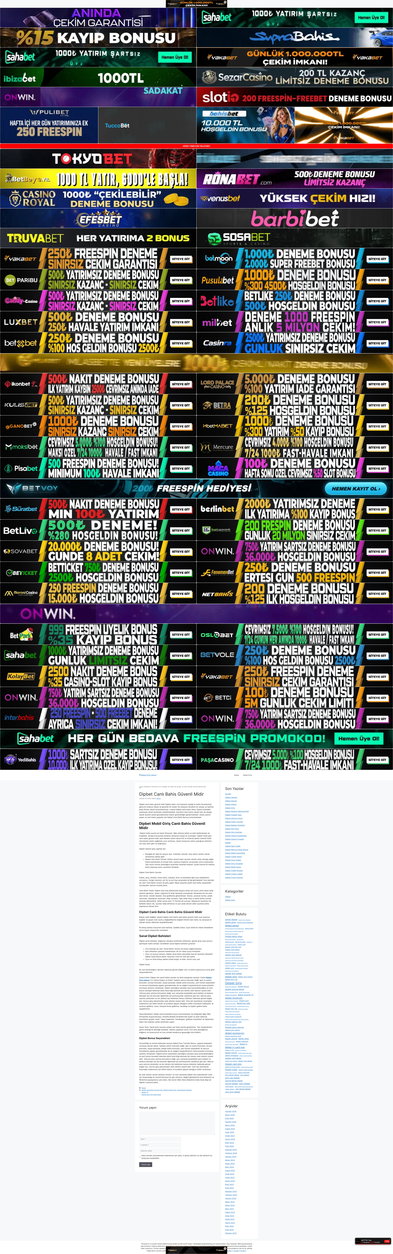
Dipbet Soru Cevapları (234, 864)
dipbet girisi (231, 976)
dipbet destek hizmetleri (241, 968)
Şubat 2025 (230, 1129)
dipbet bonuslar (240, 942)
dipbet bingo (240, 939)
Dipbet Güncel (231, 801)
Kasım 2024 (230, 1139)
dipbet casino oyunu (242, 963)
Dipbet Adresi (230, 804)
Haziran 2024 (230, 1157)
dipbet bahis (249, 928)
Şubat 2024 (230, 1171)
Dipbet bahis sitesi (233, 936)
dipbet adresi (232, 925)
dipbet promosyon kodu (233, 1036)
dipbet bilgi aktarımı (230, 939)
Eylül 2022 (229, 1230)
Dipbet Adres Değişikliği (245, 922)
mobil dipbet (229, 1086)
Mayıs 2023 (230, 1202)
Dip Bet (228, 794)
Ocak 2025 (229, 1132)
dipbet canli (242, 944)
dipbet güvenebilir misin (231, 992)
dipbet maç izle (231, 1009)
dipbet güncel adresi (234, 989)
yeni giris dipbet (232, 1092)
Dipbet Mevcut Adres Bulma (236, 850)
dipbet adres (230, 922)
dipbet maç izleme (243, 1009)
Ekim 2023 (229, 1184)
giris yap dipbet (232, 1078)
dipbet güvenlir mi (245, 995)
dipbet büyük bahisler (231, 944)
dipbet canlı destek (233, 955)
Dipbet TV (145, 1092)
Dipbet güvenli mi (231, 995)
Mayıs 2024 (230, 1160)
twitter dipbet (229, 1089)
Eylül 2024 (229, 1146)
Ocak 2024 (229, 1174)
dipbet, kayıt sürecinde (244, 920)
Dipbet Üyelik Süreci (233, 857)
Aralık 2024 (230, 1136)
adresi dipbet (231, 919)
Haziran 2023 (230, 1198)
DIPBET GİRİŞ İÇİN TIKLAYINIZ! (196, 146)
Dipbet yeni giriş (233, 1064)
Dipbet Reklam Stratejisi (235, 825)
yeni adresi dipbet (243, 1089)
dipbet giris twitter (245, 977)
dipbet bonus (229, 942)
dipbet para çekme (232, 1030)
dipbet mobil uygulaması (233, 1016)
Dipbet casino (230, 963)
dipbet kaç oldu (243, 1003)
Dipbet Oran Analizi (233, 860)
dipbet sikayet (231, 1039)
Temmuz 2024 (231, 1153)
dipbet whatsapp (231, 1056)
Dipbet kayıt (244, 1001)
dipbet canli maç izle (233, 947)
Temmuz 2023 (231, 1195)
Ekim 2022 (229, 1226)
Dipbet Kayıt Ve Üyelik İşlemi (151, 1094)
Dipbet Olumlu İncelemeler (236, 836)
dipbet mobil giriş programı (232, 1011)
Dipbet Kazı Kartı (232, 829)
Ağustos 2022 (231, 1233)
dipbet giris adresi (233, 973)
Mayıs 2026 (230, 1115)
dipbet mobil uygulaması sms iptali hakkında (236, 1019)
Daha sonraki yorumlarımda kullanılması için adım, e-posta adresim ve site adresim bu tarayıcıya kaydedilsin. (176, 1157)
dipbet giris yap (231, 979)
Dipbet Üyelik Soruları (234, 871)
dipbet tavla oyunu (230, 1041)
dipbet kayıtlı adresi (230, 1003)
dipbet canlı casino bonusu (232, 952)
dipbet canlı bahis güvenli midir (152, 1090)
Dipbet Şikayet (231, 797)
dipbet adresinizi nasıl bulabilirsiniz (234, 928)
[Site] (98, 258)
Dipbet (236, 775)
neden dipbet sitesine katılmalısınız (244, 1086)
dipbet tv (243, 1044)
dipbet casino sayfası (242, 965)
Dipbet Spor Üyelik (232, 846)
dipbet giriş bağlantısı (231, 986)
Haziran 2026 (230, 1111)
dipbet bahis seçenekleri (231, 934)
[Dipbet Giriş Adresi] (147, 775)
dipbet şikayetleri (244, 1072)
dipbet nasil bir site (169, 1090)
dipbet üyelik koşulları (245, 1070)
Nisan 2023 (230, 1205)
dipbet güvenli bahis (244, 992)
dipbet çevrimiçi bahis (232, 1067)
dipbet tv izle (229, 1050)
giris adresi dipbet (232, 1075)
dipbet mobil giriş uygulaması (233, 1014)
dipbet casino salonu (230, 965)
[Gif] (196, 363)
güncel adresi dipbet (234, 1081)
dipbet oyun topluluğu (231, 1024)
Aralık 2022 (229, 1219)
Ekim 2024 (229, 1143)
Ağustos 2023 (231, 1191)
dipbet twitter (231, 1053)
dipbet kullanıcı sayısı (243, 1006)
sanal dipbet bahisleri (184, 1090)
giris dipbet (244, 1075)
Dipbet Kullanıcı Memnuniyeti (237, 811)
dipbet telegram (242, 1041)
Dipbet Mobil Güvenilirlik (235, 853)
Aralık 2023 (230, 1178)
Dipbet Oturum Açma (233, 818)
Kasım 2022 (230, 1223)
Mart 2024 (229, 1167)
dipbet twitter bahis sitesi (245, 1053)
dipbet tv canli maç (235, 1047)
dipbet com (229, 968)
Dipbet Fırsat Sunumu (234, 878)
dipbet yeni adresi (231, 1061)
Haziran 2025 (230, 1122)
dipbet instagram (233, 998)
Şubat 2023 (230, 1212)
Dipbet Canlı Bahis (232, 950)
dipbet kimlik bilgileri (230, 1006)
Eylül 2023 (229, 1188)
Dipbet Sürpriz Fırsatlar (234, 839)
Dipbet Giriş (247, 775)
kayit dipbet (244, 1083)
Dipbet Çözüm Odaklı (234, 874)
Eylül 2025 (229, 1118)
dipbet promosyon (234, 1033)
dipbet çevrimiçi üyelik (247, 1067)
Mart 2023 (229, 1209)
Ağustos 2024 (231, 1150)
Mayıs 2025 (230, 1125)
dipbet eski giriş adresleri (232, 971)
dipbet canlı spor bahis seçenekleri (234, 960)
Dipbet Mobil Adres (233, 867)
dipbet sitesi (243, 1039)
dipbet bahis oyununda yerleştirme (234, 931)
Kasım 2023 (230, 1181)
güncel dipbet (231, 1083)
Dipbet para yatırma (234, 1027)
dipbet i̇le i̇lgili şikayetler (231, 1001)
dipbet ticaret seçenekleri (232, 1044)
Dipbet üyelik (231, 1069)
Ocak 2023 (229, 1216)
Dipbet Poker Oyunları (234, 822)
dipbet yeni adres (233, 1058)
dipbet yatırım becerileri (245, 1055)
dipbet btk (249, 942)
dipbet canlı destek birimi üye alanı (234, 958)
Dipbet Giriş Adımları (233, 832)
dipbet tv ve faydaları (240, 1050)
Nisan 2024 (230, 1164)
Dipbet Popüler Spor (233, 815)
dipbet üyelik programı (231, 1072)
